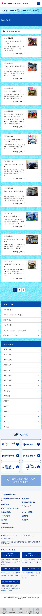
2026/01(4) (7, 385)
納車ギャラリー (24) (10, 335)
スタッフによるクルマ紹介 (9, 508)
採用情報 (25, 520)
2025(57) (6, 391)
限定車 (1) (7, 320)
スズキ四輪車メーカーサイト (9, 554)
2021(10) (6, 411)
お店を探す (25, 498)
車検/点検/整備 (6, 512)
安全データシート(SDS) (9, 535)
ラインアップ (26, 506)
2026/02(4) (7, 380)
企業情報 (25, 516)
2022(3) (6, 406)
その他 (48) (7, 325)
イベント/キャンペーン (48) (13, 315)
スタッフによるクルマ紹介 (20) (14, 330)
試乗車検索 (4, 523)
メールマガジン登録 (9, 568)
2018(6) (6, 427)
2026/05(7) (7, 365)
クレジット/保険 (27, 512)
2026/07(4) (7, 355)
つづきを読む (18, 53)
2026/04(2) (7, 370)
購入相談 (4, 520)
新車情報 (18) (8, 310)
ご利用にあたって (28, 535)
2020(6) (6, 416)
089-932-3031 (21, 482)
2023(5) (6, 401)
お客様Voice (5, 504)
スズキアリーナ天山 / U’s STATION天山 (21, 10)
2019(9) (6, 421)
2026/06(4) (7, 360)
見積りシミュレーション (30, 554)
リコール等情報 (30, 568)
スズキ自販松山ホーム (8, 494)
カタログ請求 (5, 516)
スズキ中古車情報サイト (9, 582)
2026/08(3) (7, 349)
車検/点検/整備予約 (7, 527)
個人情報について (7, 538)
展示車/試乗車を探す (29, 502)
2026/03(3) (7, 375)
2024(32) (6, 396)
